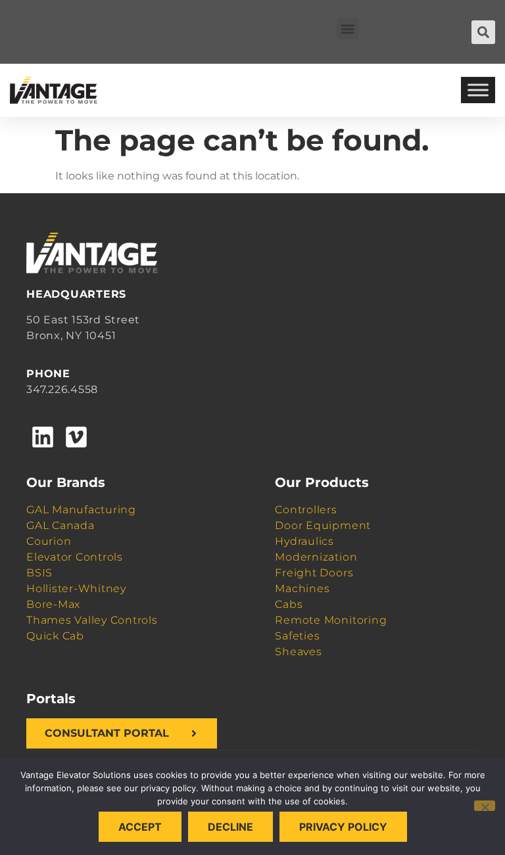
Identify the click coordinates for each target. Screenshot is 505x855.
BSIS (39, 572)
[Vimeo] (75, 436)
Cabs (288, 604)
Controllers (306, 509)
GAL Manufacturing (81, 509)
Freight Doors (314, 572)
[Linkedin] (42, 436)
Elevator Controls (74, 557)
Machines (302, 588)
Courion (48, 541)
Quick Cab (55, 636)
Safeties (297, 636)
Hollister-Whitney (76, 588)
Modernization (316, 557)
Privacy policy (343, 826)
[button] (347, 28)
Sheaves (298, 651)
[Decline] (484, 805)
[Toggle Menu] (478, 90)
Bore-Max (53, 604)
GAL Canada (60, 525)
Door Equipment (323, 525)
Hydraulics (304, 541)
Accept (140, 826)
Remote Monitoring (331, 620)
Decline (230, 826)
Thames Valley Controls (92, 620)
